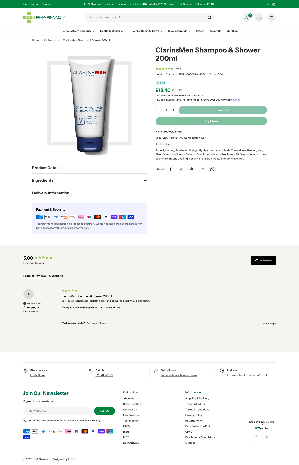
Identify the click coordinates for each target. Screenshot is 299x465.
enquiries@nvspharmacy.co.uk (179, 375)
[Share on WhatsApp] (212, 169)
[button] (211, 69)
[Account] (259, 17)
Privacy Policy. (92, 420)
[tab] (34, 276)
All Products (51, 40)
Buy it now (211, 121)
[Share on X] (181, 169)
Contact (47, 4)
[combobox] (149, 17)
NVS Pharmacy (42, 459)
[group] (41, 258)
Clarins (170, 74)
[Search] (209, 17)
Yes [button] (88, 323)
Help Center (30, 4)
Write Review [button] (263, 260)
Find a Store (37, 375)
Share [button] (103, 323)
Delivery (175, 95)
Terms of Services (69, 420)
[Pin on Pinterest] (191, 169)
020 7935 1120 (104, 375)
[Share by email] (202, 169)
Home (35, 40)
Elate (71, 459)
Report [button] (95, 323)
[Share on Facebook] (170, 169)
